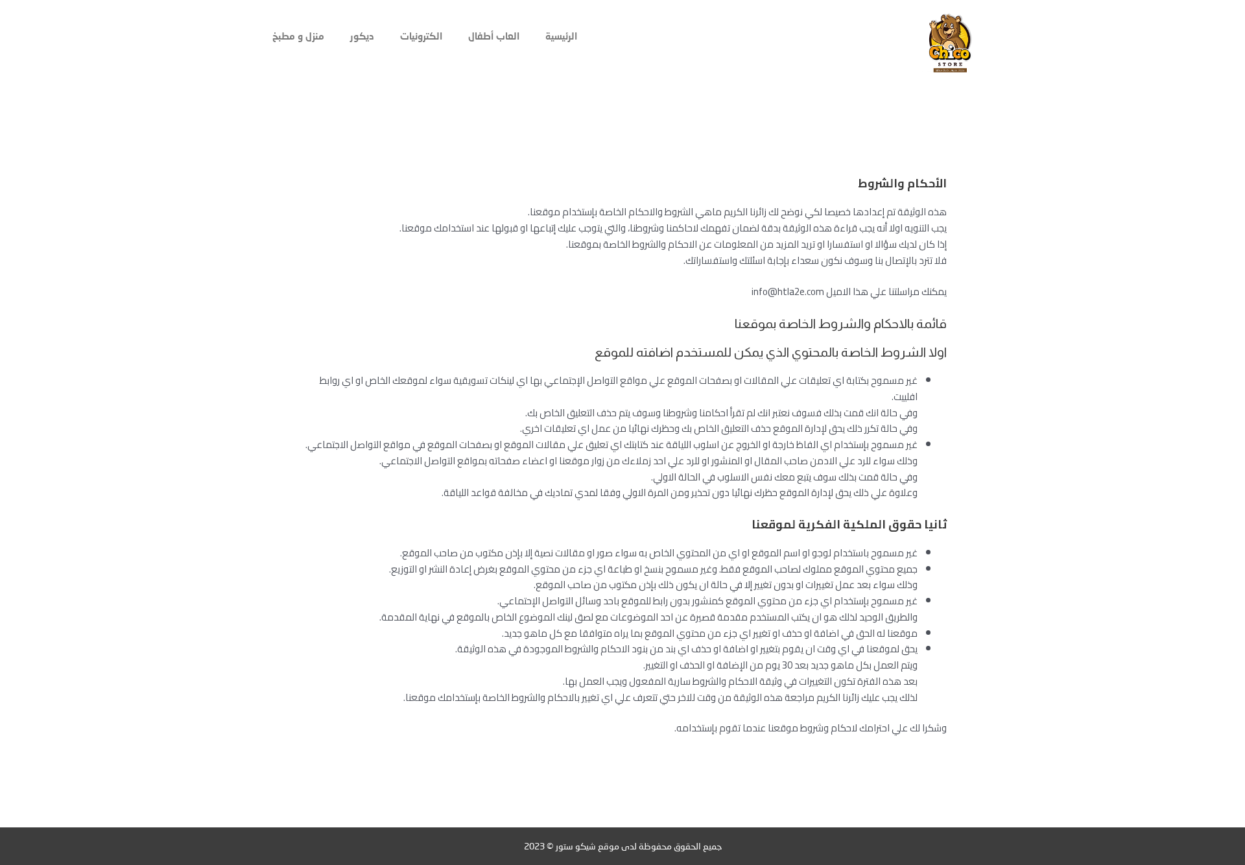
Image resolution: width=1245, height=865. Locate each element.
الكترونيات (421, 35)
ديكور (362, 35)
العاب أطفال (493, 35)
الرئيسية (561, 35)
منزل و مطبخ (298, 35)
